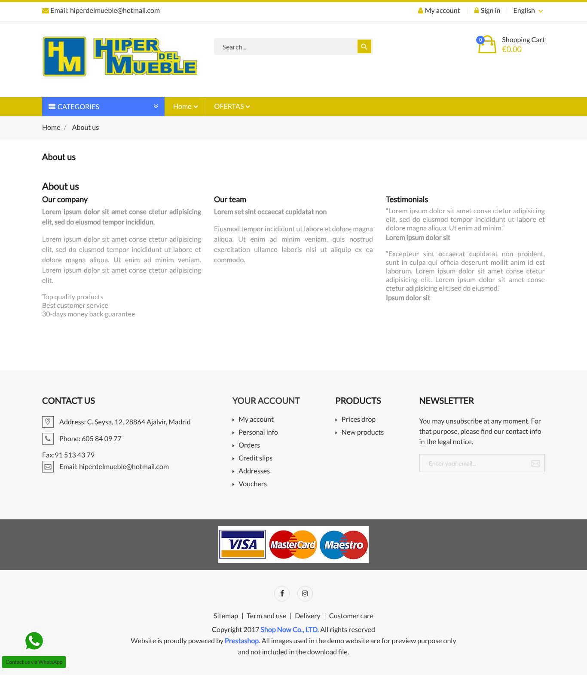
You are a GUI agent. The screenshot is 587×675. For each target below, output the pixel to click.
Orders (249, 445)
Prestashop (242, 641)
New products (363, 432)
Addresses (254, 471)
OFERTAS (229, 106)
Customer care (351, 616)
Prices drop (359, 419)
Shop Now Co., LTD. (290, 630)
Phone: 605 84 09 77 (90, 439)
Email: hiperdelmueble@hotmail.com (104, 10)
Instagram (305, 593)
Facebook (282, 593)
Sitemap (226, 616)
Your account (266, 401)
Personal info (258, 432)
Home (183, 106)
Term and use (266, 616)
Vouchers (252, 484)
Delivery (308, 616)
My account (256, 419)
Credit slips (255, 458)
